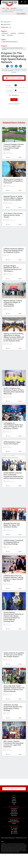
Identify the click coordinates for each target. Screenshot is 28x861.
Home (3, 8)
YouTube (15, 833)
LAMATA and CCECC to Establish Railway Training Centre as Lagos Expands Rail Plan (13, 578)
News (8, 8)
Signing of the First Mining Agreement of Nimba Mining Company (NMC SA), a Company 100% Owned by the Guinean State (14, 337)
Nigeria (10, 153)
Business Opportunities (14, 821)
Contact (14, 799)
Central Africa (14, 808)
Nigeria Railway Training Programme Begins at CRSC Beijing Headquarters (13, 303)
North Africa (14, 812)
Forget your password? (14, 103)
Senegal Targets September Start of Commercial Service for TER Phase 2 (13, 268)
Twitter (15, 829)
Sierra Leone (11, 186)
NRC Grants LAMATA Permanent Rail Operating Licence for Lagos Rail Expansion (13, 744)
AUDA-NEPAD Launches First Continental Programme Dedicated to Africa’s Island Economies (13, 475)
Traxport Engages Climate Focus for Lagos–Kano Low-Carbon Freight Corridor (14, 147)
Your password (9, 91)
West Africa (13, 8)
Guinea (10, 344)
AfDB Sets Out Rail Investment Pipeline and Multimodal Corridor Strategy (13, 707)
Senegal (11, 203)
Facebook (15, 828)
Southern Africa (14, 813)
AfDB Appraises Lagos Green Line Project (12, 443)
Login (14, 804)
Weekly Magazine (14, 820)
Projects (14, 823)
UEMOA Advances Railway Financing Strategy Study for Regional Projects (14, 250)
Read (20, 157)
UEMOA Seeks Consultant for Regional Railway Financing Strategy (13, 542)
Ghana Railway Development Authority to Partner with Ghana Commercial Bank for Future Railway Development (13, 616)
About (14, 797)
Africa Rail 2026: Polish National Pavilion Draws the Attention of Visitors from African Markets (14, 688)
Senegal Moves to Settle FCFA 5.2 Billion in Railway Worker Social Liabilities (13, 198)
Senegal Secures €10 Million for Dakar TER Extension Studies (12, 525)
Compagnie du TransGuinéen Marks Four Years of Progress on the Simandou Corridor (13, 425)
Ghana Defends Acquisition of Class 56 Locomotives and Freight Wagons (14, 654)
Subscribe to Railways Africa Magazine (14, 788)
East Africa (14, 810)
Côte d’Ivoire (11, 220)
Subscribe (14, 802)
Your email (8, 85)
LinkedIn (15, 831)
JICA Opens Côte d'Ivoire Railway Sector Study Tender (13, 215)
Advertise (14, 800)
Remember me (15, 95)
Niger (10, 447)
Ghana (10, 624)
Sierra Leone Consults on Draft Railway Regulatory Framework (13, 181)
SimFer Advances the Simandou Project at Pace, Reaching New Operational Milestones (14, 390)
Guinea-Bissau (12, 481)
